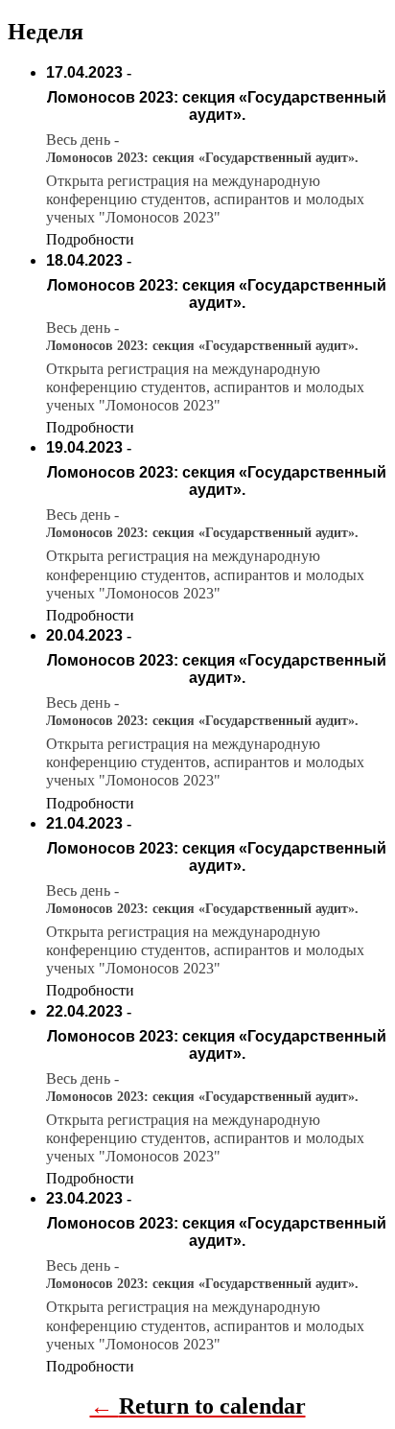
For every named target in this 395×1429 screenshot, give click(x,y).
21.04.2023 (84, 823)
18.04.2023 (84, 260)
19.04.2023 (84, 447)
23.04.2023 (84, 1198)
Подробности (90, 239)
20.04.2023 (84, 635)
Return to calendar (212, 1406)
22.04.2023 (84, 1011)
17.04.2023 (84, 72)
